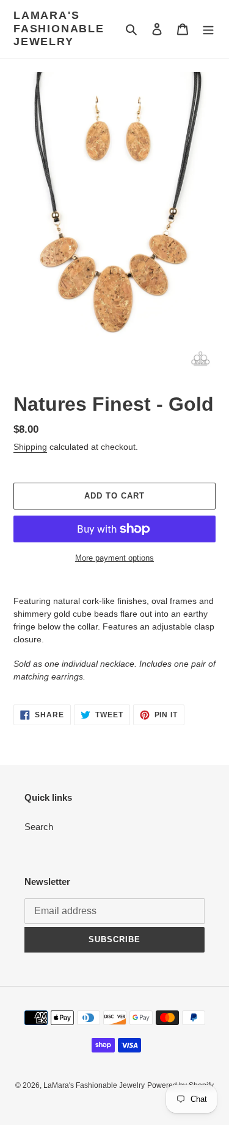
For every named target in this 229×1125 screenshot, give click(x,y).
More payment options (114, 557)
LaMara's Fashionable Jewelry (58, 28)
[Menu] (208, 29)
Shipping (30, 447)
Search (38, 827)
